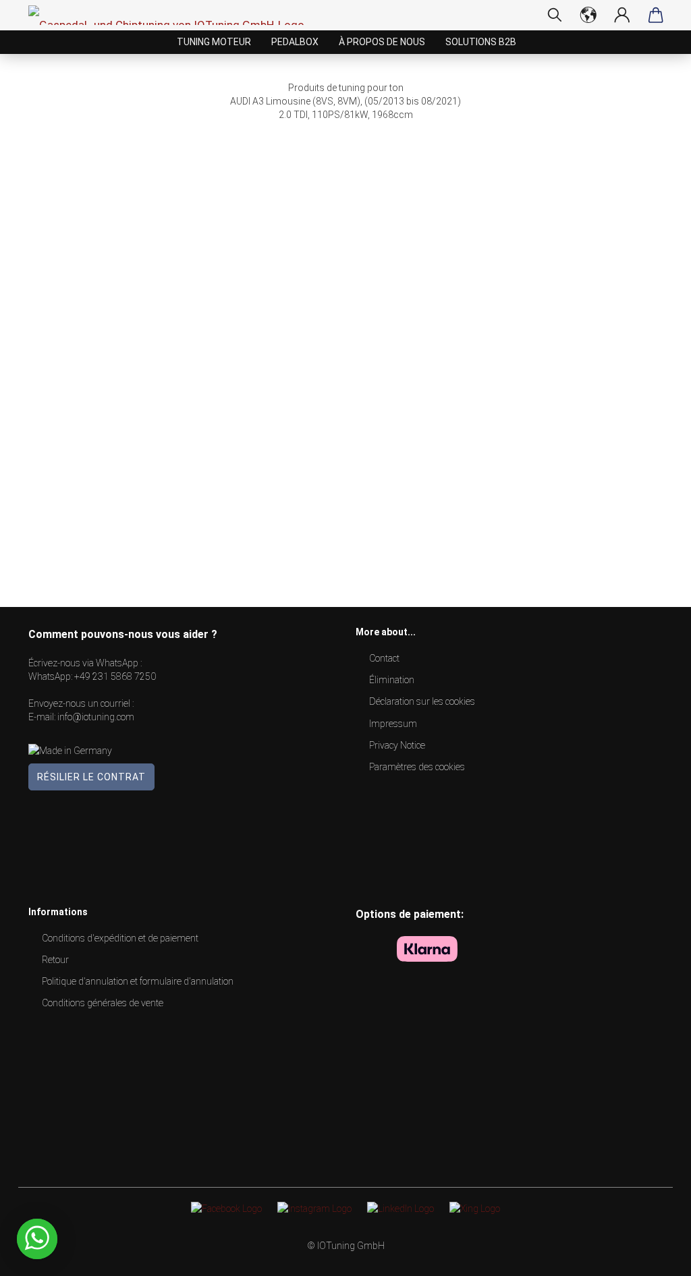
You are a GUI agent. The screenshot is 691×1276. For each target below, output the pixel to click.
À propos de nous (382, 41)
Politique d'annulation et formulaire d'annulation (137, 981)
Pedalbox (295, 41)
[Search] (555, 15)
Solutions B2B (480, 41)
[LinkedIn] (400, 1207)
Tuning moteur (214, 41)
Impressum (393, 723)
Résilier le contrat (91, 777)
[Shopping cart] (656, 15)
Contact (384, 658)
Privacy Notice (397, 745)
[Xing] (474, 1207)
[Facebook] (226, 1207)
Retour (55, 959)
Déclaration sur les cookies (422, 701)
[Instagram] (314, 1207)
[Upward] (654, 1255)
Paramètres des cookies (417, 766)
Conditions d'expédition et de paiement (120, 938)
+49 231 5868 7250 (115, 676)
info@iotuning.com (95, 717)
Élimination (391, 679)
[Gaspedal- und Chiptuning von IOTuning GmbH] (171, 15)
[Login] (622, 15)
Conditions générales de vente (102, 1002)
